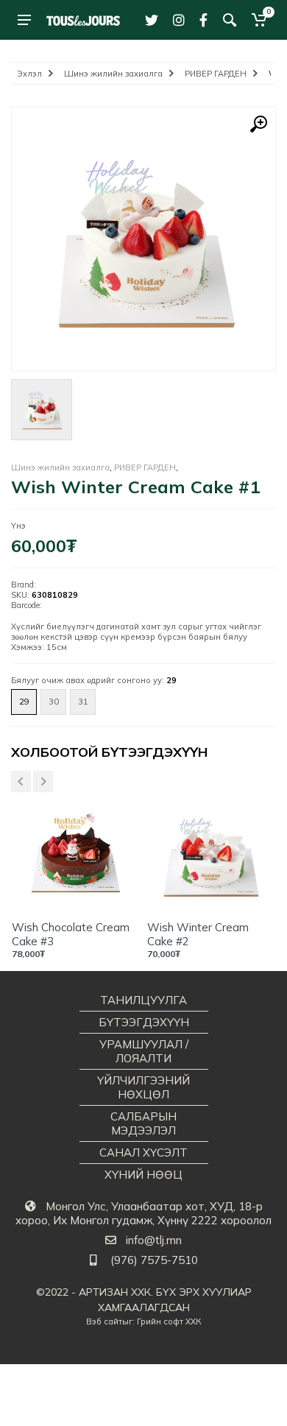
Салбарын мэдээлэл (143, 1123)
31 (83, 701)
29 (24, 701)
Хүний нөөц (143, 1175)
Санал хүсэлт (143, 1152)
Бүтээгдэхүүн (144, 1022)
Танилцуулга (143, 1000)
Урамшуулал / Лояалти (143, 1051)
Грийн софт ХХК (169, 1321)
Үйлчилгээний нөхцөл (143, 1087)
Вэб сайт (104, 1321)
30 (54, 701)
